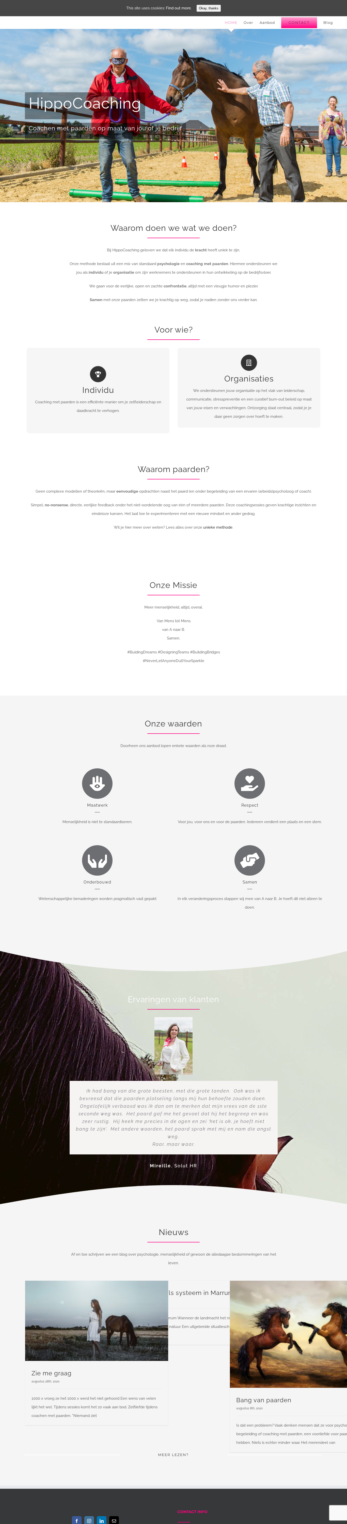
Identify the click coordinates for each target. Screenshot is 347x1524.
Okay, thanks (208, 8)
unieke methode (217, 527)
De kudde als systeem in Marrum (184, 1292)
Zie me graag (51, 1373)
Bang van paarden (263, 1400)
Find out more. (179, 8)
